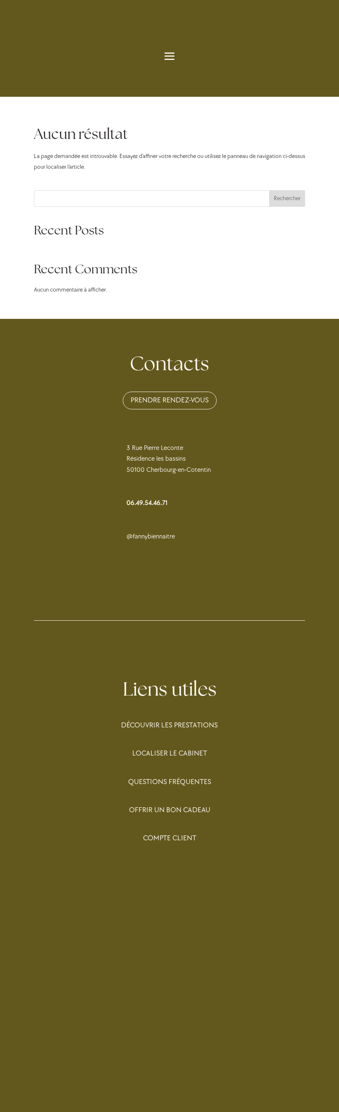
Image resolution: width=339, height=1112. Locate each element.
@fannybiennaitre (151, 536)
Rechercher (287, 198)
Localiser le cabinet (169, 753)
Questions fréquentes (169, 781)
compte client (169, 838)
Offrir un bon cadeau (169, 810)
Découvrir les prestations (169, 725)
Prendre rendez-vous (170, 400)
